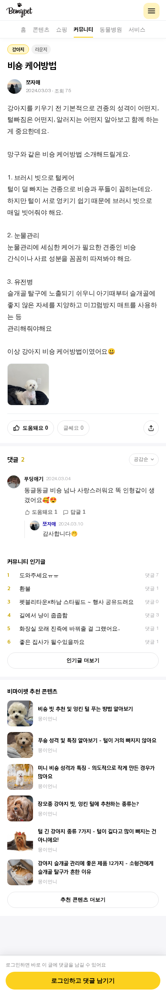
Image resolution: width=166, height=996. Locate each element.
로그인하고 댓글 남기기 (83, 980)
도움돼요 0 (35, 428)
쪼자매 (49, 524)
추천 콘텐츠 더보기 (83, 900)
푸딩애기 (34, 478)
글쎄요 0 (73, 428)
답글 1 (78, 512)
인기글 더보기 (83, 660)
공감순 (141, 459)
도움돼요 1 (44, 512)
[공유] (151, 428)
